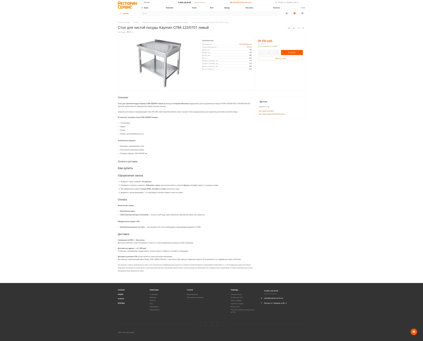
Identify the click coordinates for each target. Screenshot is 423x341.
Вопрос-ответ (235, 307)
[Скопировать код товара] (132, 32)
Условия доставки (237, 297)
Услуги (121, 299)
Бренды (121, 303)
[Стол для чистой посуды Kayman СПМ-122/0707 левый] (159, 63)
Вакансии (153, 297)
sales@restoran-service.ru (273, 298)
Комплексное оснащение (195, 297)
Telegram (214, 323)
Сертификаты (154, 307)
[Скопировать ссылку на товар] (298, 28)
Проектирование (192, 294)
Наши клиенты (154, 310)
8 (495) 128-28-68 (184, 2)
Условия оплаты (236, 294)
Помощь (234, 290)
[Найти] (277, 13)
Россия (249, 47)
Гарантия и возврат (237, 303)
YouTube (220, 323)
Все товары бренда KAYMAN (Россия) (271, 114)
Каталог (121, 290)
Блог (151, 303)
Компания (154, 290)
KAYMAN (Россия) (245, 44)
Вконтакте (203, 323)
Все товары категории (266, 111)
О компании (154, 294)
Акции (120, 294)
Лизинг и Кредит (236, 300)
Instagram (208, 323)
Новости (152, 300)
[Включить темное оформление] (304, 2)
